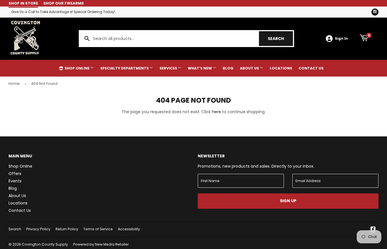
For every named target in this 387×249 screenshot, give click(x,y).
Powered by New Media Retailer (101, 244)
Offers (14, 173)
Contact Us (311, 68)
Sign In (341, 38)
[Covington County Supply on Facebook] (373, 230)
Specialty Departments (125, 68)
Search (280, 38)
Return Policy (67, 229)
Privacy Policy (38, 229)
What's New (200, 68)
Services (169, 68)
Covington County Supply (45, 244)
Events (15, 181)
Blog (228, 68)
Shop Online (77, 68)
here (216, 112)
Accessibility (129, 229)
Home (14, 83)
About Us (250, 68)
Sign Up (288, 201)
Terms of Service (98, 229)
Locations (281, 68)
